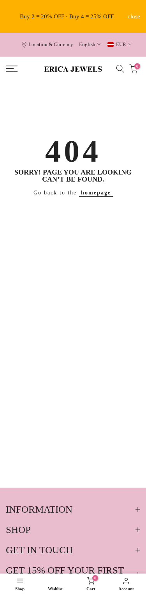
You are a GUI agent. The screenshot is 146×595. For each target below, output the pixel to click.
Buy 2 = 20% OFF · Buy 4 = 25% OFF (67, 16)
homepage (96, 193)
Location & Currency (50, 44)
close (134, 17)
